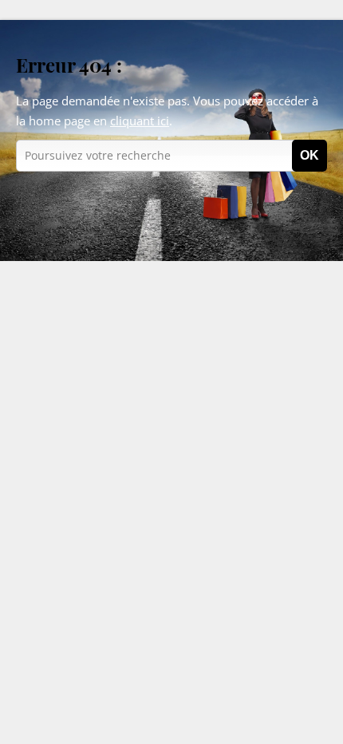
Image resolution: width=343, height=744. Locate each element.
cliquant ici (139, 121)
